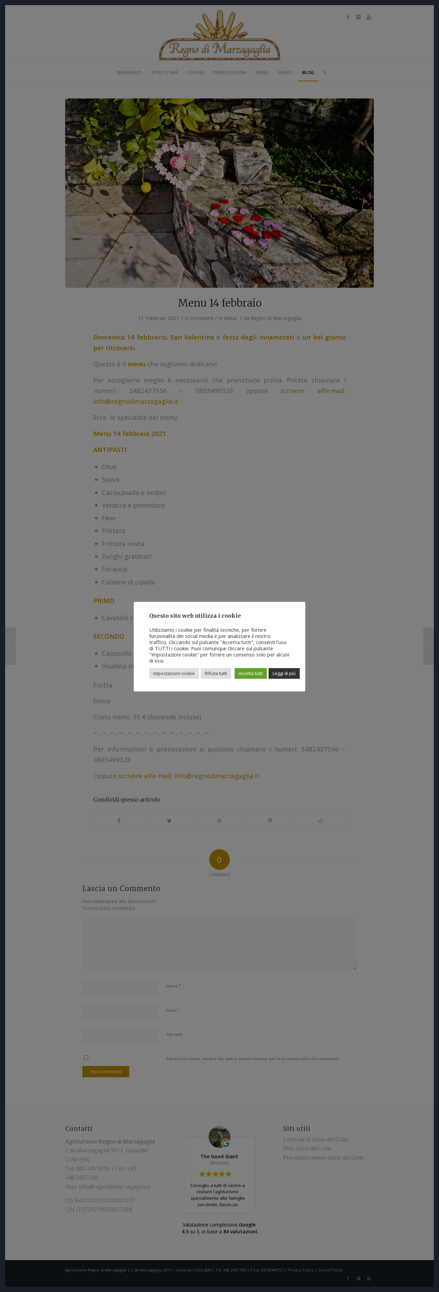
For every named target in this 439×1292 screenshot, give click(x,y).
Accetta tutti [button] (251, 673)
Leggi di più (284, 673)
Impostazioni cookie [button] (174, 673)
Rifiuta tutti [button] (216, 673)
